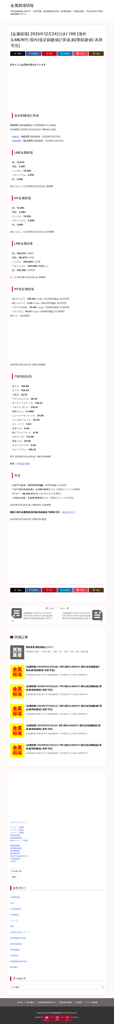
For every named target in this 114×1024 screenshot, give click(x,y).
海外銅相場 (15, 851)
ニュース (14, 920)
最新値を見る (68, 512)
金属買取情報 (16, 838)
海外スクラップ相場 (19, 840)
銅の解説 (14, 967)
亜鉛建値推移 (16, 848)
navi (12, 903)
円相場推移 (15, 858)
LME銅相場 (15, 897)
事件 (12, 926)
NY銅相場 (14, 914)
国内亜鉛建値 (16, 944)
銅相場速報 (15, 835)
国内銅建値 (15, 949)
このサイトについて (19, 822)
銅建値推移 (15, 845)
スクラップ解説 (17, 830)
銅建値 (15, 136)
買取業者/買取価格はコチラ (39, 647)
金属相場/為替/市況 (18, 961)
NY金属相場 (15, 909)
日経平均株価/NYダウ (19, 856)
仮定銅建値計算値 (18, 938)
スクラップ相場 (17, 832)
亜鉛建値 (16, 140)
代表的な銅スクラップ (20, 932)
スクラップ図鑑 (17, 827)
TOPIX (13, 861)
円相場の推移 (23, 463)
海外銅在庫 (15, 853)
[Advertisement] (57, 89)
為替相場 (14, 955)
